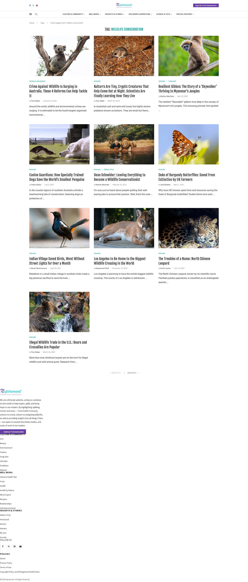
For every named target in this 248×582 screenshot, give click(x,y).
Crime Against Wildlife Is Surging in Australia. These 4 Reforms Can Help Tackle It (58, 91)
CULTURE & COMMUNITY (12, 434)
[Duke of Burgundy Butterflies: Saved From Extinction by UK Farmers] (188, 144)
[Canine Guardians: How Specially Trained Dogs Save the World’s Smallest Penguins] (59, 144)
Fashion (3, 452)
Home (31, 23)
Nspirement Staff (102, 268)
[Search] (36, 14)
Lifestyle (3, 461)
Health (2, 486)
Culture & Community (73, 14)
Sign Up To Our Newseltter (206, 5)
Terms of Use (5, 567)
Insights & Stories (114, 14)
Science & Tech (163, 14)
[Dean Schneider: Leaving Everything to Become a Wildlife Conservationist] (124, 144)
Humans (3, 528)
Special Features (184, 14)
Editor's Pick (5, 515)
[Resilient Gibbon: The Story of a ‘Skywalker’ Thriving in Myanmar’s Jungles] (188, 56)
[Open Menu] (30, 14)
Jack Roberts (165, 185)
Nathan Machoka (167, 96)
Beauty (3, 443)
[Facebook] (30, 5)
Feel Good (4, 519)
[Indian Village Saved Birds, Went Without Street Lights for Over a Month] (59, 228)
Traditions (4, 466)
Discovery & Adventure (139, 14)
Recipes (3, 499)
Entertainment (6, 448)
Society (3, 537)
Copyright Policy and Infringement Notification (20, 572)
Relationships (6, 504)
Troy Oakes (35, 101)
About (2, 558)
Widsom (3, 470)
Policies (5, 554)
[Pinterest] (37, 5)
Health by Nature (7, 490)
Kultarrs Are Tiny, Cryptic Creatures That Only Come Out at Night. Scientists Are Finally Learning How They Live (121, 91)
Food (2, 481)
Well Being (94, 14)
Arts (2, 439)
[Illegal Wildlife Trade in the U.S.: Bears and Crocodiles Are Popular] (59, 312)
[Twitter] (33, 5)
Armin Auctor (165, 268)
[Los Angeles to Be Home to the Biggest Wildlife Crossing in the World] (124, 228)
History (3, 524)
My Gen (3, 533)
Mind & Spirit (5, 495)
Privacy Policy (6, 563)
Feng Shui (4, 457)
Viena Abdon (36, 185)
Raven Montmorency (39, 268)
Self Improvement (8, 508)
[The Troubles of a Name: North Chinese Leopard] (188, 228)
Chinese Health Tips (8, 477)
